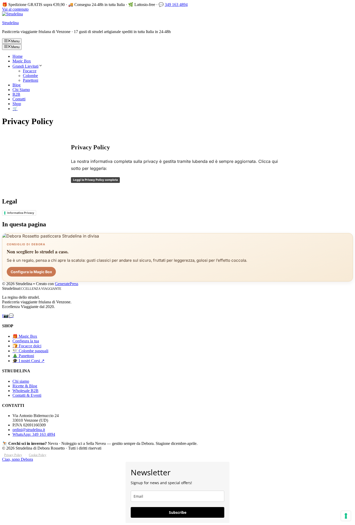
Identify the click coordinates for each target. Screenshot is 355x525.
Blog (16, 85)
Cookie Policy (37, 455)
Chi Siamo (21, 89)
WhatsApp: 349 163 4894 (33, 434)
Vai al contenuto (15, 9)
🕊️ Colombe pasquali (30, 351)
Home (17, 56)
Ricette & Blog (24, 386)
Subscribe (177, 512)
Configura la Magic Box (31, 272)
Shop (16, 103)
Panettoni (30, 80)
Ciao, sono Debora (17, 459)
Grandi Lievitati (25, 66)
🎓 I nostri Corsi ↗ (28, 360)
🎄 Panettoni (23, 356)
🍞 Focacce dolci (26, 346)
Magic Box (21, 61)
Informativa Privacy (20, 213)
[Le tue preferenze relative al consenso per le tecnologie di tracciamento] (346, 516)
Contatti (18, 99)
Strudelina (10, 23)
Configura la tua (25, 341)
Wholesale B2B (25, 390)
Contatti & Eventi (26, 395)
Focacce (29, 71)
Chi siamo (20, 381)
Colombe (30, 75)
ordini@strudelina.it (28, 429)
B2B (16, 94)
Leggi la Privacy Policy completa (95, 180)
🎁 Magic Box (24, 336)
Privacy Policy (13, 455)
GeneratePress (66, 283)
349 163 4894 (176, 4)
